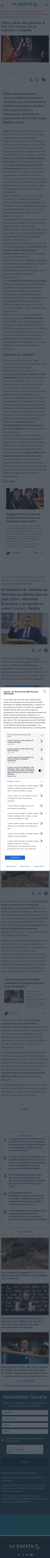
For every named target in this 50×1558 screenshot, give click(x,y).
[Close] (45, 692)
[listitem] (25, 735)
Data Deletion (11, 866)
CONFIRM (15, 858)
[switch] (41, 741)
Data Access (25, 866)
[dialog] (25, 779)
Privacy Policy (38, 866)
